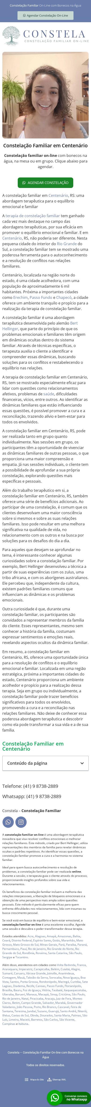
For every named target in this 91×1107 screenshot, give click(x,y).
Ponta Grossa (29, 982)
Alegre (75, 969)
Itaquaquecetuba (75, 990)
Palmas (76, 1015)
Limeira (14, 1020)
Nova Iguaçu (71, 978)
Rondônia (28, 953)
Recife (30, 986)
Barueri (20, 994)
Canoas (41, 986)
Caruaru (19, 973)
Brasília (7, 990)
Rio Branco (49, 1007)
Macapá (43, 994)
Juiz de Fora (63, 999)
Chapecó (64, 297)
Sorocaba (55, 978)
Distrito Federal (22, 940)
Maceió (25, 1020)
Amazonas (64, 936)
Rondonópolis (48, 982)
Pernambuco (10, 949)
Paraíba (71, 945)
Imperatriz (25, 969)
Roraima (41, 953)
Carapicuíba (41, 969)
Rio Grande (67, 243)
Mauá (21, 978)
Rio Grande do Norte (60, 949)
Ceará (6, 940)
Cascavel (63, 1007)
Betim (16, 1003)
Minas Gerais (48, 945)
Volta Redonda (66, 965)
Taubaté (57, 990)
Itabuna (23, 1024)
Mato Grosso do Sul (25, 945)
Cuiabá (65, 969)
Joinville (52, 973)
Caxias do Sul (20, 1015)
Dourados (46, 1015)
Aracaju (50, 999)
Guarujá (53, 1011)
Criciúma (64, 994)
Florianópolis (73, 986)
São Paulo (75, 953)
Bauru (17, 990)
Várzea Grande (36, 973)
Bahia (76, 936)
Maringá (63, 982)
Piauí (23, 949)
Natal (24, 999)
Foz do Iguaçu (32, 990)
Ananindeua (66, 973)
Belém (55, 969)
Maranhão (68, 940)
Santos (14, 982)
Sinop (53, 994)
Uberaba (8, 994)
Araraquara (10, 969)
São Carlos (51, 1020)
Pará (62, 945)
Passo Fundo (41, 297)
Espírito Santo (42, 940)
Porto (37, 1007)
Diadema (19, 986)
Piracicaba (36, 999)
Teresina (20, 1011)
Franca (81, 965)
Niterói (82, 1011)
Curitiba (75, 982)
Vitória (46, 990)
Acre (31, 936)
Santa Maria (62, 1015)
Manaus (31, 994)
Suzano (42, 1011)
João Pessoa (24, 1007)
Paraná (82, 945)
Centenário (58, 195)
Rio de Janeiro (37, 949)
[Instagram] (21, 822)
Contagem (9, 978)
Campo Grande (31, 1003)
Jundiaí (31, 1011)
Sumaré (7, 973)
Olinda (34, 1015)
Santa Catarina (57, 953)
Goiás (56, 940)
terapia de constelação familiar (33, 215)
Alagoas (40, 936)
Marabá (60, 1003)
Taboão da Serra (37, 978)
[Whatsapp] (8, 822)
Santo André (68, 1011)
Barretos (36, 1020)
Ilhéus (6, 1015)
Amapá (51, 936)
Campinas (8, 1024)
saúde (48, 393)
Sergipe (7, 957)
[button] (82, 763)
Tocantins (21, 957)
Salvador (48, 1003)
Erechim (20, 297)
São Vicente (66, 1020)
